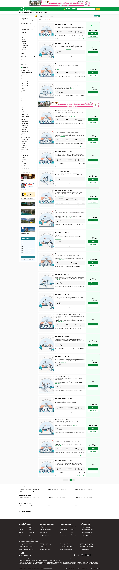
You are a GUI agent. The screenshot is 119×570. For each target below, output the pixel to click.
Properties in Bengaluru (27, 244)
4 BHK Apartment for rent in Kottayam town (56, 514)
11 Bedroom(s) (25, 131)
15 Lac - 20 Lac (25, 149)
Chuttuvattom (54, 558)
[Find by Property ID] (34, 26)
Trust (23, 111)
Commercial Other (26, 83)
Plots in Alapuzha (43, 530)
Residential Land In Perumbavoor (26, 548)
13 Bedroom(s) (25, 135)
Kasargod (31, 535)
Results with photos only (27, 29)
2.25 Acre (61, 92)
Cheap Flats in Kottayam (45, 534)
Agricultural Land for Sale (62, 84)
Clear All (48, 19)
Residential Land (25, 74)
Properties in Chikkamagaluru (28, 248)
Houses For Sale (43, 546)
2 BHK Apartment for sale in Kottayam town (84, 497)
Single (23, 106)
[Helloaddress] (25, 9)
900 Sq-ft (80, 469)
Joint (23, 107)
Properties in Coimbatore (27, 250)
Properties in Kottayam (26, 240)
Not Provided (25, 139)
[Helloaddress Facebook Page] (74, 555)
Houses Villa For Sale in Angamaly (26, 546)
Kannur (20, 535)
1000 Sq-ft (80, 200)
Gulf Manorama (61, 558)
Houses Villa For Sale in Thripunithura (87, 544)
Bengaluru (24, 41)
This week (24, 159)
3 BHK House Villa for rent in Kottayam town (29, 505)
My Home (50, 560)
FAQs (99, 568)
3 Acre (60, 53)
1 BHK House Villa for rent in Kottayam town (29, 508)
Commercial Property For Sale (66, 549)
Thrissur (30, 530)
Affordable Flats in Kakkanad (45, 529)
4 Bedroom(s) (25, 123)
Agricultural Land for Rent (62, 377)
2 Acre (60, 387)
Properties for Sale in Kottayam (87, 529)
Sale (23, 97)
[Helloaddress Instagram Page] (78, 555)
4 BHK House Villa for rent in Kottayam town (56, 505)
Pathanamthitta (32, 527)
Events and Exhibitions (42, 560)
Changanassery (63, 529)
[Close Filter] (36, 16)
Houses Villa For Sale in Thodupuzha (26, 549)
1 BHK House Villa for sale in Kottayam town (29, 491)
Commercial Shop (26, 85)
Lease (23, 101)
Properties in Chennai (26, 246)
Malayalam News (29, 558)
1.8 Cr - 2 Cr (24, 151)
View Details (93, 36)
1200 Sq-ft (80, 409)
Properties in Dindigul (26, 252)
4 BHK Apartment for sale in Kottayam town (57, 497)
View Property (58, 28)
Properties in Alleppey (26, 242)
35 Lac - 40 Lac (25, 141)
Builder (23, 92)
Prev (67, 479)
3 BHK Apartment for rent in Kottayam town (29, 514)
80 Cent (60, 345)
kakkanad (72, 529)
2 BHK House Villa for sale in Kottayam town (84, 489)
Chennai (24, 43)
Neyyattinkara (63, 535)
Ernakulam (24, 51)
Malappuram (31, 532)
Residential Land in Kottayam (65, 543)
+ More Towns (73, 535)
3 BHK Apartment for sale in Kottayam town (29, 497)
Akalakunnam (25, 67)
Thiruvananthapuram (23, 526)
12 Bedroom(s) (25, 133)
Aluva (71, 527)
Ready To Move (25, 116)
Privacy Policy (89, 568)
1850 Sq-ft (80, 120)
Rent (23, 99)
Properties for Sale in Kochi (86, 526)
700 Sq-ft (80, 449)
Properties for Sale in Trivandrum (87, 527)
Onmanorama (38, 558)
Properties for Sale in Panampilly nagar (88, 530)
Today (23, 157)
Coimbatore (24, 47)
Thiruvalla (62, 534)
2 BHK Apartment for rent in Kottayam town (84, 514)
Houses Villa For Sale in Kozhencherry (87, 548)
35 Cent (60, 366)
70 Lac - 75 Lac (25, 143)
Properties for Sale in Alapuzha (87, 534)
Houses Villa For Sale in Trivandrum (26, 543)
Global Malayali (68, 558)
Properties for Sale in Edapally (87, 532)
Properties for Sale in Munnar (86, 535)
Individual (24, 90)
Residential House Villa (27, 72)
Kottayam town (25, 59)
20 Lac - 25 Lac (25, 153)
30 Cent (60, 243)
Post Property (81, 9)
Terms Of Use (94, 568)
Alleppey (24, 39)
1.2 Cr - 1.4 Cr (25, 147)
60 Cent (60, 283)
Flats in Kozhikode (43, 532)
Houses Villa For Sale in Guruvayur (87, 546)
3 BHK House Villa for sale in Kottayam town (29, 489)
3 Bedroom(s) (25, 121)
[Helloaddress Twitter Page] (76, 555)
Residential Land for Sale (62, 43)
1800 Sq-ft (80, 32)
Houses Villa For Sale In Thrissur (86, 543)
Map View (97, 16)
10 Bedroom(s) (25, 129)
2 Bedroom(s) (25, 125)
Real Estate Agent (63, 548)
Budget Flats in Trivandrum (45, 527)
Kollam (30, 526)
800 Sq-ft (75, 263)
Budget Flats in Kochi (44, 526)
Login (97, 9)
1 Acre (60, 179)
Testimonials (34, 560)
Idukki (30, 529)
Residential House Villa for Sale (63, 24)
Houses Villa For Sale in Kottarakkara (47, 548)
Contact (93, 52)
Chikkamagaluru (25, 45)
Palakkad (21, 532)
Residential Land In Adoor (45, 549)
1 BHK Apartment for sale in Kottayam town (29, 499)
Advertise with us (56, 560)
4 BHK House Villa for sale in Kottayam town (57, 489)
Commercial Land (26, 81)
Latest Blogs (28, 560)
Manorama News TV (46, 558)
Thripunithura (72, 534)
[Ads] (59, 3)
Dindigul (24, 49)
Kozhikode (21, 534)
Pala (61, 532)
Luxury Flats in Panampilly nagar (46, 535)
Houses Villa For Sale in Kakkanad (46, 544)
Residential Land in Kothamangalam (67, 546)
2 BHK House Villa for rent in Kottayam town (84, 505)
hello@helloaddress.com (65, 564)
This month (24, 161)
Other (23, 109)
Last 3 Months (25, 163)
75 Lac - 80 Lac (25, 145)
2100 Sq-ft (80, 140)
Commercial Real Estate (85, 549)
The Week (75, 558)
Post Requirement (90, 9)
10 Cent (60, 429)
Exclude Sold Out (25, 168)
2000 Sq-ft (80, 73)
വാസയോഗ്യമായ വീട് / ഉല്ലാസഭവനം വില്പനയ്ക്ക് (69, 314)
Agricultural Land (25, 76)
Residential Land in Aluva (65, 544)
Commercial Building (26, 78)
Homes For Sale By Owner (24, 544)
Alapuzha (21, 527)
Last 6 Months (25, 165)
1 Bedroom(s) (25, 127)
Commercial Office (26, 80)
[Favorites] (57, 38)
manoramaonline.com (48, 568)
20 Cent (60, 221)
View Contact (93, 33)
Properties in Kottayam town (28, 259)
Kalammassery (73, 530)
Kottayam (24, 37)
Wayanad (31, 534)
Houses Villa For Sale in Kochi (45, 543)
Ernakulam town (73, 526)
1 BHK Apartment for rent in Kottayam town (29, 516)
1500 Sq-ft (80, 325)
